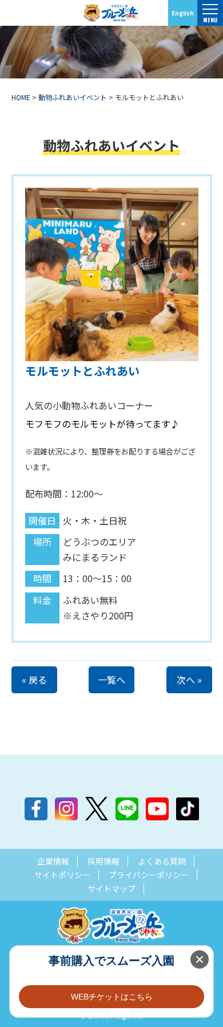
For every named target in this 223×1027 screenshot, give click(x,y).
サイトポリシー (62, 874)
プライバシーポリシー (149, 874)
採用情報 (103, 861)
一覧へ (111, 679)
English (183, 13)
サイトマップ (111, 888)
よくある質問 (162, 861)
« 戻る (34, 679)
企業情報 (53, 861)
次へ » (189, 679)
